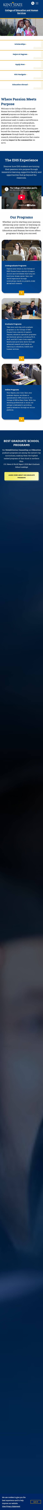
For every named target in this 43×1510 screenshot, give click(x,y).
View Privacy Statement (11, 1506)
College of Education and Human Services (21, 11)
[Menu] (37, 3)
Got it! (35, 1501)
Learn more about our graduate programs (21, 476)
